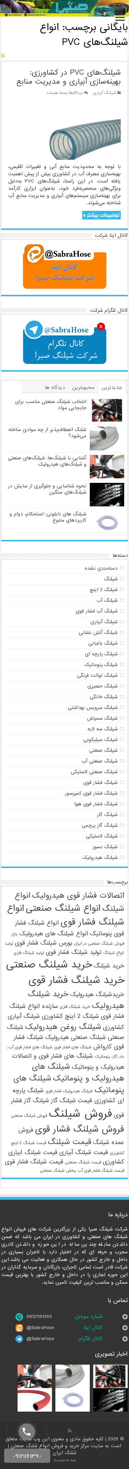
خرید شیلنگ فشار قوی (76, 980)
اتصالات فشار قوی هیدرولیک (78, 895)
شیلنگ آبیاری (104, 93)
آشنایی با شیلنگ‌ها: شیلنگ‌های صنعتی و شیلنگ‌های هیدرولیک (47, 461)
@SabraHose (40, 1327)
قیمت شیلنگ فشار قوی (34, 1162)
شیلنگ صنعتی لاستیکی (94, 772)
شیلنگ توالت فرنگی (97, 675)
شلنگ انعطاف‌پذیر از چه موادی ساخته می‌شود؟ (47, 433)
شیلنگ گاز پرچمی (100, 825)
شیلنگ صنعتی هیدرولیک (75, 1037)
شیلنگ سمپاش (102, 718)
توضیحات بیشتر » (101, 215)
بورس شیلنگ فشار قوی (43, 943)
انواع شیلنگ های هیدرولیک (53, 933)
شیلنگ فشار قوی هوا (96, 804)
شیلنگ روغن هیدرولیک (63, 1027)
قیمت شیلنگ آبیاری (83, 1152)
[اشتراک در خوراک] (3, 56)
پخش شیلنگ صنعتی (58, 1171)
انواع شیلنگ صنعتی (63, 908)
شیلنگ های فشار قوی (73, 1047)
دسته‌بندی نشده (101, 568)
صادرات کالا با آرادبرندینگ (64, 1460)
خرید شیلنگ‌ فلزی (75, 1007)
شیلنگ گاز (107, 814)
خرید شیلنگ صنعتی (49, 965)
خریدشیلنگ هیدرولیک (97, 994)
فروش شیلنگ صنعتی (29, 1116)
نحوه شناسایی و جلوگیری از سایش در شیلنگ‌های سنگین (47, 489)
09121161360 (39, 1316)
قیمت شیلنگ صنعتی (83, 1162)
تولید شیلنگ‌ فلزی (28, 953)
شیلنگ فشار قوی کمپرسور (91, 793)
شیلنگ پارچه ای (101, 654)
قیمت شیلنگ (69, 1142)
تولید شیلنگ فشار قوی (73, 952)
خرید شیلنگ (109, 966)
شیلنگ (111, 579)
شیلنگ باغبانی (103, 643)
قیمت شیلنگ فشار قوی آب (101, 1171)
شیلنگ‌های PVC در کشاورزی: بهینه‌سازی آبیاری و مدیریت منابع (69, 77)
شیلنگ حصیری (102, 686)
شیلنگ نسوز (105, 847)
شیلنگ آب (107, 600)
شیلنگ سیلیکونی (100, 739)
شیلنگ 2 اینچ (104, 589)
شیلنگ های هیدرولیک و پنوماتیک (78, 1072)
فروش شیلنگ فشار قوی (79, 1129)
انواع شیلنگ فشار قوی (65, 915)
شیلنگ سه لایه (102, 729)
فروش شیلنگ (80, 1113)
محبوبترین (83, 387)
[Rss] (69, 1430)
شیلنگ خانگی (104, 697)
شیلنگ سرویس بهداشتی (93, 707)
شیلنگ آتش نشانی (98, 632)
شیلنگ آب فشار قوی (97, 611)
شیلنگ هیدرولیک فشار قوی (69, 1091)
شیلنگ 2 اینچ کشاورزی (70, 1016)
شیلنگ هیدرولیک (100, 857)
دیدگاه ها (55, 387)
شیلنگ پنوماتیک (101, 664)
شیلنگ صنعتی (103, 750)
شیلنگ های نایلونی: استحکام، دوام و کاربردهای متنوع (48, 517)
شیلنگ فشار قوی (100, 782)
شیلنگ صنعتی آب (100, 761)
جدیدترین (111, 387)
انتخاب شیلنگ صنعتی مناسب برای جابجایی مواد (50, 405)
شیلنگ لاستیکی (102, 836)
